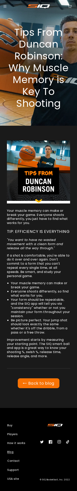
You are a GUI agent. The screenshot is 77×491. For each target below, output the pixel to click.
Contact (13, 461)
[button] (5, 6)
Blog (10, 452)
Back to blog (41, 383)
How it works (16, 443)
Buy (10, 425)
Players (12, 434)
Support (13, 470)
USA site (13, 479)
